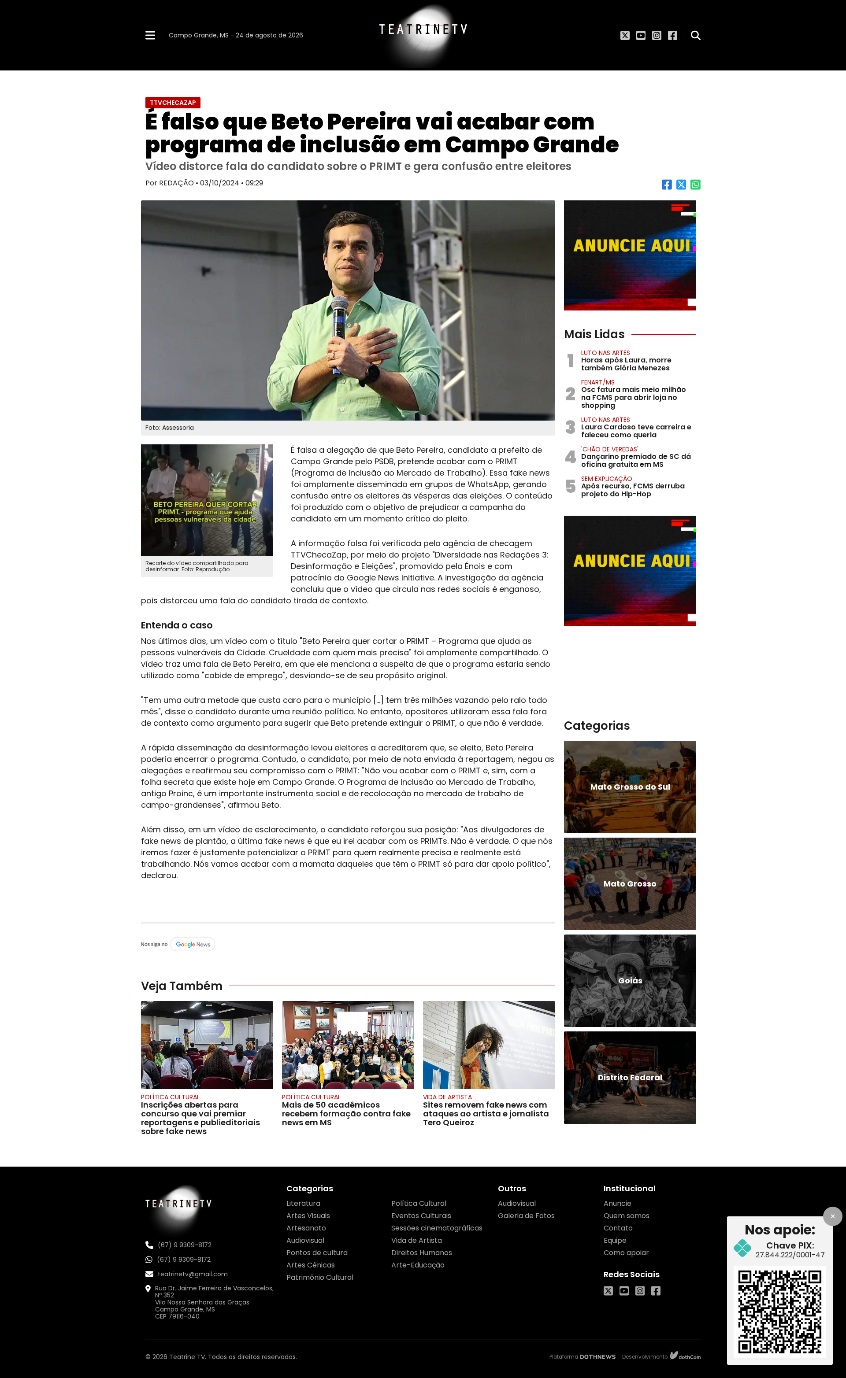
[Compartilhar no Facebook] (667, 188)
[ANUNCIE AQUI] (630, 255)
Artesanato (306, 1228)
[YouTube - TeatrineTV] (641, 35)
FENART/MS (598, 382)
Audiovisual (305, 1240)
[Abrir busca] (696, 35)
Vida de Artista (447, 1097)
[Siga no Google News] (348, 944)
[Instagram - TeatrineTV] (656, 35)
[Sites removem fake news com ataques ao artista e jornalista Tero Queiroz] (489, 1045)
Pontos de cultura (317, 1253)
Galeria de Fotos (526, 1216)
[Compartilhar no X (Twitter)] (681, 188)
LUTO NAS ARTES (605, 352)
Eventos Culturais (421, 1216)
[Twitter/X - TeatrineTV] (625, 35)
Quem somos (626, 1216)
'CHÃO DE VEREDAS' (609, 449)
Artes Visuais (308, 1216)
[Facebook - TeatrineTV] (672, 35)
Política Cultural (170, 1097)
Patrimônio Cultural (319, 1277)
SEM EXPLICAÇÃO (606, 478)
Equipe (615, 1240)
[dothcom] (685, 1356)
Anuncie (617, 1203)
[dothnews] (598, 1357)
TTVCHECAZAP (173, 102)
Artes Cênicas (310, 1265)
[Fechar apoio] (832, 1216)
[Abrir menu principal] (150, 35)
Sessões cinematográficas (436, 1228)
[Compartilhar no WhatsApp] (695, 188)
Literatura (303, 1203)
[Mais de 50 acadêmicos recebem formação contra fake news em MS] (348, 1045)
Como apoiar (626, 1253)
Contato (618, 1228)
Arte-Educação (418, 1265)
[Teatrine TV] (422, 35)
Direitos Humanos (421, 1253)
